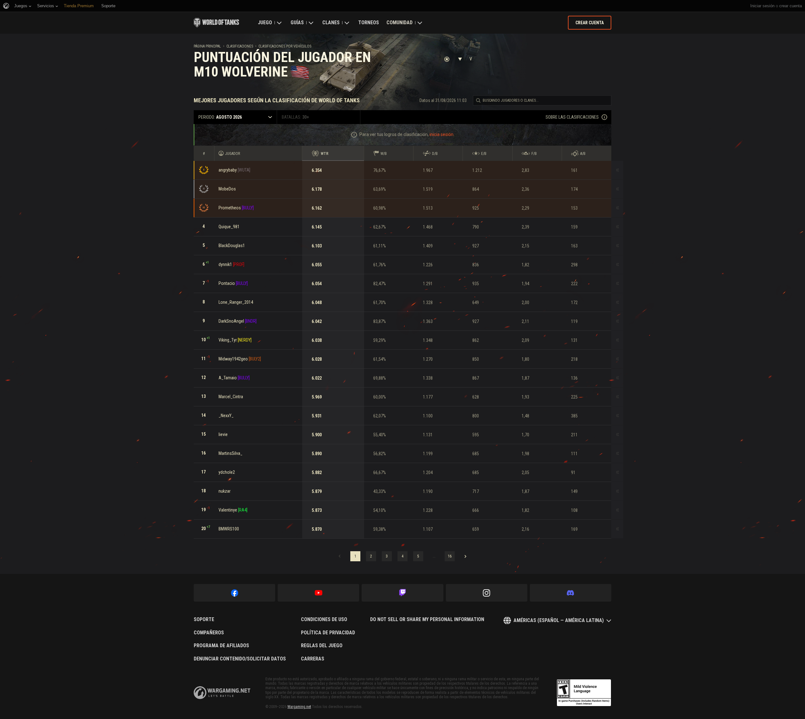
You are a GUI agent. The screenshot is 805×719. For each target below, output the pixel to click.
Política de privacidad (328, 633)
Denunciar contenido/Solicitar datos (240, 659)
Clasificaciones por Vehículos (284, 46)
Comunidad (399, 22)
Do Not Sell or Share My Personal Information (427, 619)
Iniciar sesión (762, 5)
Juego (265, 22)
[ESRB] (584, 693)
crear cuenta (790, 5)
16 (450, 556)
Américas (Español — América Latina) (559, 620)
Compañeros (209, 633)
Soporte (204, 619)
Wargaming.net (299, 707)
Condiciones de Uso (324, 619)
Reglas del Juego (321, 645)
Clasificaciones (239, 46)
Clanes (331, 22)
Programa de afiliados (221, 645)
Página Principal (207, 46)
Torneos (368, 22)
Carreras (312, 659)
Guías (297, 22)
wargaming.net (222, 693)
